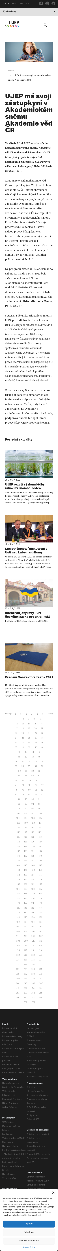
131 (40, 846)
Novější (8, 713)
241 (25, 978)
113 (25, 827)
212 (18, 945)
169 (25, 893)
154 (32, 874)
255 (40, 993)
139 (40, 856)
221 (25, 955)
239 (40, 974)
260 (25, 1002)
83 (16, 794)
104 (18, 818)
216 (18, 950)
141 (25, 860)
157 (25, 879)
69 (23, 780)
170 (33, 893)
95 (39, 804)
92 (19, 804)
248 (17, 988)
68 (16, 780)
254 (33, 993)
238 (33, 974)
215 (40, 945)
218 (32, 950)
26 (42, 733)
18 (23, 728)
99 (39, 808)
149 (25, 870)
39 (29, 747)
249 (25, 988)
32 (16, 742)
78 (16, 790)
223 (40, 955)
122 (32, 837)
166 (33, 889)
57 (29, 766)
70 (29, 780)
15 (35, 723)
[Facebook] (41, 3)
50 (16, 761)
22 (16, 733)
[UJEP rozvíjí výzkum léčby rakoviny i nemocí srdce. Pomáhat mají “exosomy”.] (29, 464)
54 (42, 761)
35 (36, 742)
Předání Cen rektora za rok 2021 (29, 677)
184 (18, 912)
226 (33, 959)
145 (25, 865)
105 (25, 818)
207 (41, 936)
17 (16, 728)
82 (42, 790)
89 (26, 799)
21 (42, 728)
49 (39, 756)
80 (29, 790)
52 (29, 761)
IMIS (21, 4)
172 (18, 898)
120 (18, 837)
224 (17, 959)
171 (40, 893)
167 (40, 889)
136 (18, 856)
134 (32, 851)
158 (32, 879)
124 (18, 841)
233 (25, 969)
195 (40, 922)
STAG (27, 4)
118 (32, 832)
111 (40, 823)
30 (36, 738)
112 (18, 827)
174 (32, 898)
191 (40, 917)
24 (29, 733)
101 (25, 813)
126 (32, 841)
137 (25, 856)
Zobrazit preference (29, 1240)
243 (41, 978)
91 (39, 799)
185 (25, 912)
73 (16, 785)
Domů (11, 71)
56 (22, 766)
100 (18, 813)
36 (42, 742)
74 (22, 785)
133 (25, 851)
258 (33, 997)
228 (17, 964)
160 (18, 884)
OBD (14, 4)
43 (26, 752)
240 (18, 978)
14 (29, 723)
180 (18, 908)
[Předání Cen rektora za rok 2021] (29, 657)
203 (41, 931)
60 (19, 771)
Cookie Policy (29, 1247)
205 (25, 936)
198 (32, 926)
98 (32, 808)
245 (25, 983)
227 (40, 959)
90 (32, 799)
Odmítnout (29, 1232)
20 (35, 728)
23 (22, 733)
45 (39, 752)
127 (40, 841)
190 (33, 917)
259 (40, 997)
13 (23, 723)
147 (40, 865)
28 (23, 738)
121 (25, 837)
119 (39, 832)
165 (25, 889)
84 (22, 794)
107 (40, 818)
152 (18, 874)
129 (25, 846)
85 (29, 794)
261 (33, 1002)
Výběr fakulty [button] (9, 12)
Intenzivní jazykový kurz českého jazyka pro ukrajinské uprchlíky (28, 616)
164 (18, 889)
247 (41, 983)
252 (17, 993)
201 (25, 931)
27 (16, 738)
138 (32, 856)
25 (36, 733)
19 (29, 728)
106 (33, 818)
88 (19, 799)
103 (40, 813)
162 (32, 884)
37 (16, 747)
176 (18, 903)
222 (33, 955)
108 (18, 823)
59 (42, 766)
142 (32, 860)
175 (40, 898)
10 (35, 719)
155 (40, 874)
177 (25, 903)
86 (36, 794)
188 (18, 917)
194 (33, 922)
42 (19, 752)
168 (18, 893)
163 (40, 884)
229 (25, 964)
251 (40, 988)
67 (39, 775)
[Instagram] (47, 3)
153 (25, 874)
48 (32, 756)
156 (18, 879)
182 (32, 908)
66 (32, 775)
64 (19, 775)
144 (18, 865)
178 (32, 903)
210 (33, 941)
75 (29, 785)
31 (42, 738)
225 (25, 959)
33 (22, 742)
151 (40, 870)
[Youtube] (53, 3)
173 (25, 898)
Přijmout (29, 1223)
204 (17, 936)
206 (33, 936)
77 (42, 785)
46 (19, 756)
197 (25, 926)
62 (32, 771)
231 (40, 964)
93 (26, 804)
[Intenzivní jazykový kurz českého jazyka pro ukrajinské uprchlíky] (29, 593)
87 (42, 794)
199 (40, 926)
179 (40, 903)
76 (36, 785)
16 (42, 723)
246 (33, 983)
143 (40, 860)
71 (36, 780)
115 (40, 827)
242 (33, 978)
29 (29, 738)
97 (26, 808)
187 (40, 912)
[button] (53, 1192)
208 (18, 941)
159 (40, 879)
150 (33, 870)
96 (19, 808)
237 (25, 974)
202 (33, 931)
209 (26, 941)
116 (18, 832)
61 (26, 771)
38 (22, 747)
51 (23, 761)
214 (32, 945)
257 (25, 997)
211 (40, 941)
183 (40, 908)
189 (25, 917)
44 (32, 752)
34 (29, 742)
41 (42, 747)
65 (26, 775)
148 (18, 870)
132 (18, 851)
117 (25, 832)
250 (33, 988)
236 (17, 974)
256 (17, 997)
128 (18, 846)
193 (25, 922)
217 (25, 950)
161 (25, 884)
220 (18, 955)
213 (25, 945)
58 (36, 766)
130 (33, 846)
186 (32, 912)
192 (18, 922)
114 (32, 827)
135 (40, 851)
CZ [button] (5, 4)
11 (40, 719)
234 (33, 969)
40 (36, 747)
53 (35, 761)
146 (33, 865)
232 (17, 969)
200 (18, 931)
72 (42, 780)
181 (25, 908)
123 (40, 837)
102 (32, 813)
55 (16, 766)
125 (25, 841)
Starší (50, 713)
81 (36, 790)
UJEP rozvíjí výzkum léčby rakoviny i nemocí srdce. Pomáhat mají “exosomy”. (25, 488)
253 (25, 993)
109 (26, 823)
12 (17, 723)
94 (32, 804)
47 (26, 756)
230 (33, 964)
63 (39, 771)
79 (23, 790)
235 (40, 969)
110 (33, 823)
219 (40, 950)
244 (17, 983)
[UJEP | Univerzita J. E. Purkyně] (12, 24)
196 (18, 926)
